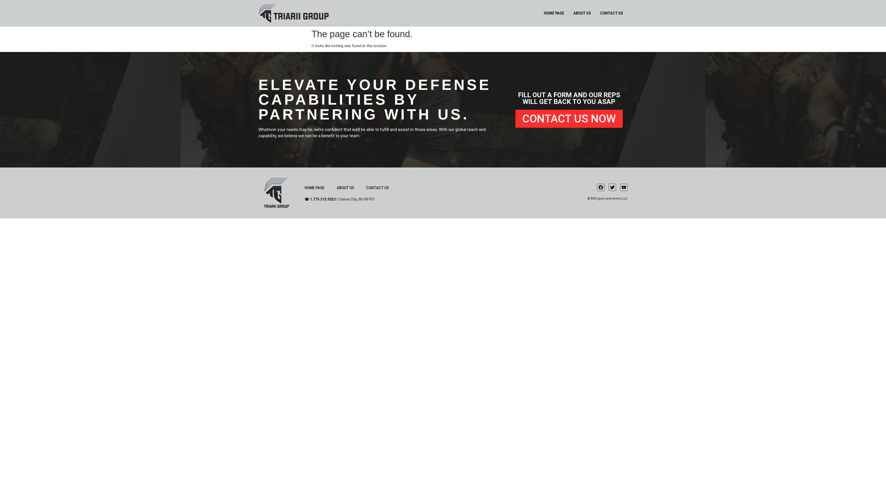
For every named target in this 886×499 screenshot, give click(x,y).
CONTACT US (611, 13)
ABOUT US (582, 13)
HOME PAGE (554, 13)
